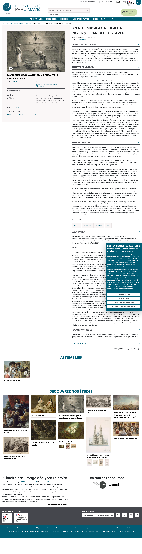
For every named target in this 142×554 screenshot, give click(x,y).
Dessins (18, 108)
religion (76, 225)
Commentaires (79, 343)
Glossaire (58, 528)
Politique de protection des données (36, 531)
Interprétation (81, 142)
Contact (77, 531)
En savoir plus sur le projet (57, 504)
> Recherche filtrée (53, 14)
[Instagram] (131, 515)
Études (9, 528)
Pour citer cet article (82, 329)
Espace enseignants (105, 1)
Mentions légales (14, 531)
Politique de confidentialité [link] (124, 307)
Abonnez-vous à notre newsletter (99, 515)
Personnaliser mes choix (124, 302)
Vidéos (95, 19)
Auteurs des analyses (24, 528)
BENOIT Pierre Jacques (21, 82)
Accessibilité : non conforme (71, 535)
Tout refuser (123, 298)
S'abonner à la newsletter (130, 12)
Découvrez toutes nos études (21, 23)
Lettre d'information (87, 1)
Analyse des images (83, 67)
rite (108, 225)
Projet (68, 528)
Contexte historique (84, 44)
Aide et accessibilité (111, 528)
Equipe (77, 528)
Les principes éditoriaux (92, 528)
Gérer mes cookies (109, 531)
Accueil (5, 23)
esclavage (87, 225)
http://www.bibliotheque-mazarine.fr (22, 115)
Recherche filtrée (81, 19)
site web (41, 86)
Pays (48, 528)
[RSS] (118, 515)
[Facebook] (137, 515)
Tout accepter (124, 294)
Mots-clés (51, 19)
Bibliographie (78, 231)
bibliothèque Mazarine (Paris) (46, 84)
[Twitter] (124, 515)
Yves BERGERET (83, 39)
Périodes (64, 19)
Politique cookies (125, 531)
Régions (38, 528)
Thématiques (36, 19)
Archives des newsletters (61, 531)
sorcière (99, 225)
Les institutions (128, 528)
